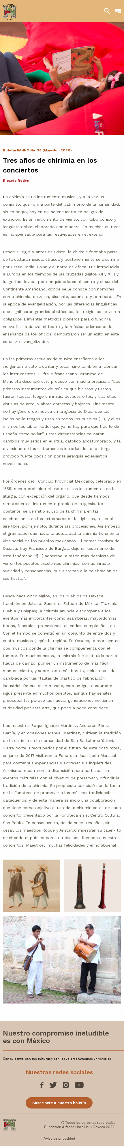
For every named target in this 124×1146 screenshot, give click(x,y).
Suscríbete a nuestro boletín (59, 1103)
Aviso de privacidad (59, 1138)
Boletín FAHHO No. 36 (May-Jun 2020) (37, 150)
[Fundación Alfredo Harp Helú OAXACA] (9, 9)
